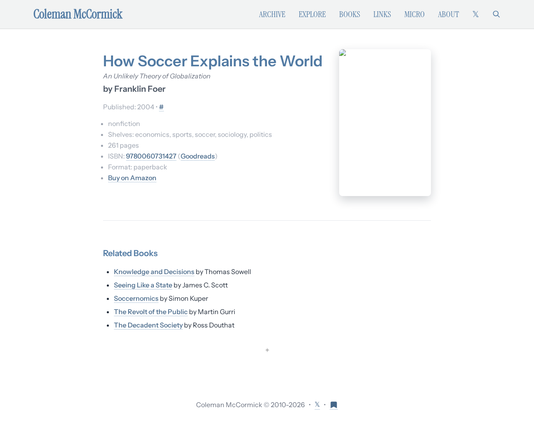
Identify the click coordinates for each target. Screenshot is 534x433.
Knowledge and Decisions (154, 271)
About (448, 14)
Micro (414, 14)
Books (349, 14)
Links (382, 14)
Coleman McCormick (78, 14)
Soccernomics (136, 298)
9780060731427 (151, 156)
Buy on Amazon (132, 178)
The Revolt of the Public (151, 311)
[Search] (496, 14)
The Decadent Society (148, 325)
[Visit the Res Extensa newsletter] (334, 404)
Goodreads (198, 156)
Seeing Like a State (143, 285)
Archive (272, 14)
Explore (312, 14)
